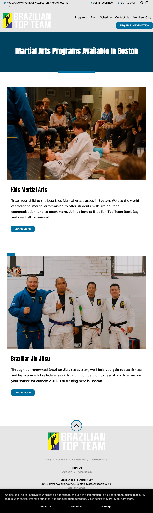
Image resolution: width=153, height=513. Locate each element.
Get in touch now (103, 2)
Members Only (142, 17)
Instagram (86, 471)
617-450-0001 (127, 2)
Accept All (46, 506)
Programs (81, 17)
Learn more (23, 228)
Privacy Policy (107, 498)
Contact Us (122, 17)
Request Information (134, 25)
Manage (106, 506)
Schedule (106, 17)
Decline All (76, 506)
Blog (93, 17)
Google (68, 471)
